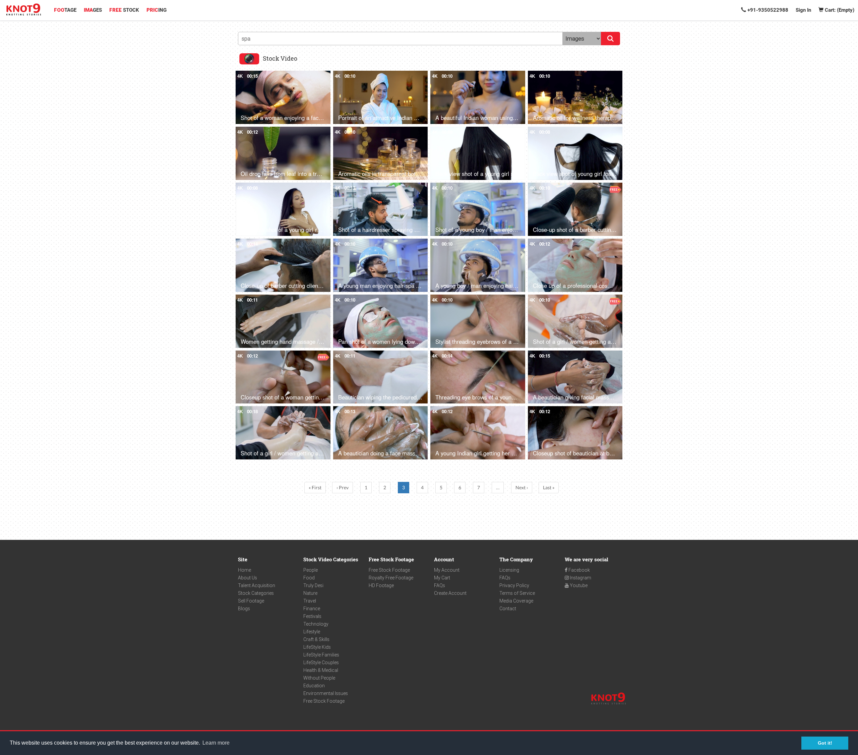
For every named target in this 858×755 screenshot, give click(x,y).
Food (309, 577)
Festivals (312, 616)
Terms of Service (517, 593)
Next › (521, 487)
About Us (247, 577)
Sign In (803, 10)
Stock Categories (256, 593)
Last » (548, 487)
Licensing (509, 570)
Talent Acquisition (256, 585)
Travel (309, 601)
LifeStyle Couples (321, 662)
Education (314, 685)
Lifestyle (311, 631)
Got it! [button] (825, 743)
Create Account (450, 593)
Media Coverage (516, 601)
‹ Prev (342, 487)
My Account (446, 570)
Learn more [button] (216, 743)
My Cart (442, 577)
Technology (315, 624)
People (310, 570)
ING (156, 10)
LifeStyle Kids (317, 647)
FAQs (439, 585)
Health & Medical (320, 670)
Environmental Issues (325, 693)
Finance (311, 608)
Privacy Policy (514, 585)
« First (315, 487)
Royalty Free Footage (391, 577)
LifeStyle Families (321, 654)
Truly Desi (313, 585)
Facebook (578, 570)
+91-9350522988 (767, 10)
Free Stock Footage (324, 701)
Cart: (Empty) (838, 10)
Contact (507, 608)
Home (244, 570)
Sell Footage (251, 601)
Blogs (244, 608)
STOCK (124, 10)
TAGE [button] (65, 10)
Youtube (578, 585)
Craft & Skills (316, 639)
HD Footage (381, 585)
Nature (310, 593)
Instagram (580, 577)
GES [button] (93, 10)
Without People (319, 678)
